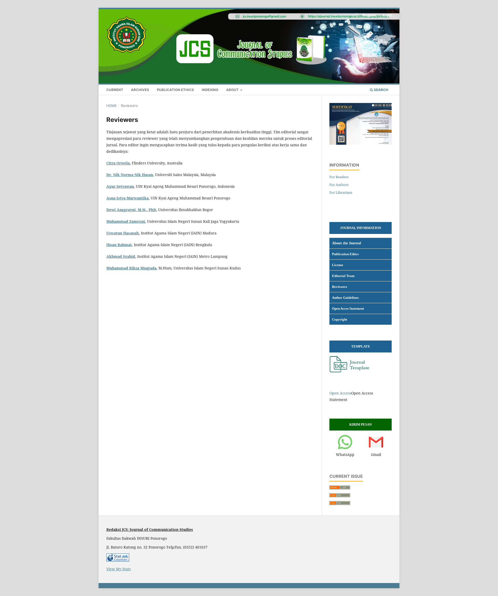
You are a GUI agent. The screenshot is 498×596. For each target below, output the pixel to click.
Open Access (340, 393)
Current (114, 90)
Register (370, 15)
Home (111, 105)
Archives (140, 90)
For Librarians (340, 192)
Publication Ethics (175, 90)
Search (380, 90)
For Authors (339, 184)
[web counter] (117, 560)
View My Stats (118, 568)
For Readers (339, 177)
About (232, 90)
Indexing (210, 90)
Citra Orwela (118, 163)
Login (387, 15)
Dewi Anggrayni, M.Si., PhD (131, 209)
